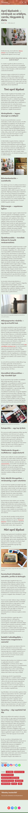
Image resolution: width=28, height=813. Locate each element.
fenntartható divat (19, 771)
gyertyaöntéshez (5, 463)
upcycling (14, 783)
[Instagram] (11, 765)
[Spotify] (15, 808)
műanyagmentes (19, 780)
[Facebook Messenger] (8, 765)
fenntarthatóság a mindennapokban (10, 777)
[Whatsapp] (19, 765)
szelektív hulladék (6, 783)
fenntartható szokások (7, 774)
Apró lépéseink (9, 771)
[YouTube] (9, 808)
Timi (5, 23)
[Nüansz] (5, 2)
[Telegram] (16, 765)
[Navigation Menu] (22, 2)
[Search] (25, 2)
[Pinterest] (5, 765)
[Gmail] (13, 765)
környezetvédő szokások (7, 780)
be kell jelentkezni (18, 795)
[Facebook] (2, 765)
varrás (20, 783)
